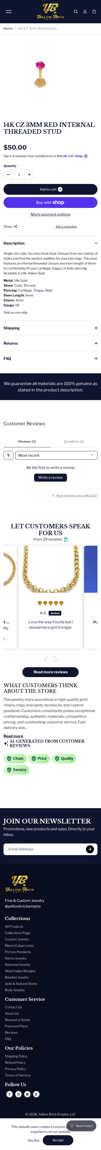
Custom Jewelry (17, 939)
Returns (11, 343)
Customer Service (25, 999)
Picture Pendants (18, 952)
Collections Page (17, 933)
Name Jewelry (15, 958)
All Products (14, 926)
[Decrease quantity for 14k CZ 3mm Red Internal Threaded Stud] (8, 174)
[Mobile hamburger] (9, 11)
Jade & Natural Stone (21, 984)
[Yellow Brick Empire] (50, 11)
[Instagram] (18, 1094)
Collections (17, 918)
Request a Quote (17, 1020)
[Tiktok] (36, 1094)
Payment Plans (16, 1026)
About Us (12, 1013)
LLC (73, 1114)
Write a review (50, 477)
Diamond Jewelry (18, 965)
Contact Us (13, 1007)
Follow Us (15, 1084)
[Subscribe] (90, 849)
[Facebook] (9, 1094)
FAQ (7, 358)
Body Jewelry (15, 990)
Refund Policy (15, 1062)
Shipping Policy (16, 1056)
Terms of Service (18, 1075)
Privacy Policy (15, 1069)
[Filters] (8, 455)
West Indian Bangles (20, 971)
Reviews (11, 1032)
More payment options (50, 214)
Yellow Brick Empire (53, 1114)
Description (14, 243)
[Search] (76, 11)
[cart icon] (94, 11)
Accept (58, 1140)
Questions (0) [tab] (74, 441)
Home (8, 28)
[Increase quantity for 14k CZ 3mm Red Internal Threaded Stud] (29, 174)
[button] (47, 659)
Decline (33, 1140)
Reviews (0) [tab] (27, 441)
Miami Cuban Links (19, 945)
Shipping (12, 328)
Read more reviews (51, 672)
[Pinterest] (27, 1094)
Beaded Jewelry (17, 977)
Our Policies (19, 1048)
